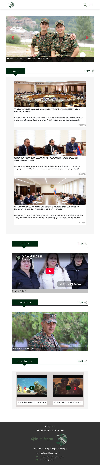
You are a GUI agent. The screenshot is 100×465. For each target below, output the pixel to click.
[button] (87, 37)
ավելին (87, 71)
